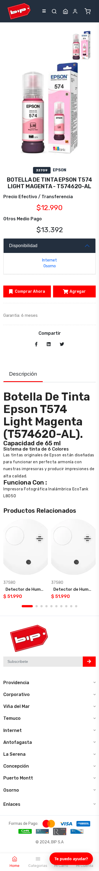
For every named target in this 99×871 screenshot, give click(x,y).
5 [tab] (51, 606)
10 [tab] (76, 606)
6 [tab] (56, 606)
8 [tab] (66, 606)
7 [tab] (61, 606)
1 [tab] (27, 606)
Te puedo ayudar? (71, 858)
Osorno (49, 266)
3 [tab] (41, 606)
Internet (49, 260)
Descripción (23, 374)
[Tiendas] (65, 11)
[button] (54, 11)
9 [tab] (71, 606)
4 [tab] (46, 606)
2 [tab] (36, 606)
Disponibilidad (23, 245)
